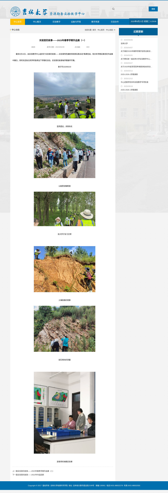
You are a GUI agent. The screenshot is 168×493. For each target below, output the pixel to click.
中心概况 (37, 22)
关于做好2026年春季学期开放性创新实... (136, 51)
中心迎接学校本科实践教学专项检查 (134, 82)
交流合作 (115, 22)
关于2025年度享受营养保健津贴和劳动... (136, 67)
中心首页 (18, 22)
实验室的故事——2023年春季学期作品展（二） (33, 471)
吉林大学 (124, 43)
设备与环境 (76, 22)
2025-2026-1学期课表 (129, 90)
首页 (94, 30)
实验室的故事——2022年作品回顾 (28, 475)
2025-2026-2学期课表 (129, 74)
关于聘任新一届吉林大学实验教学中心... (136, 59)
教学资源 (95, 22)
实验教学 (56, 22)
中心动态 (109, 30)
